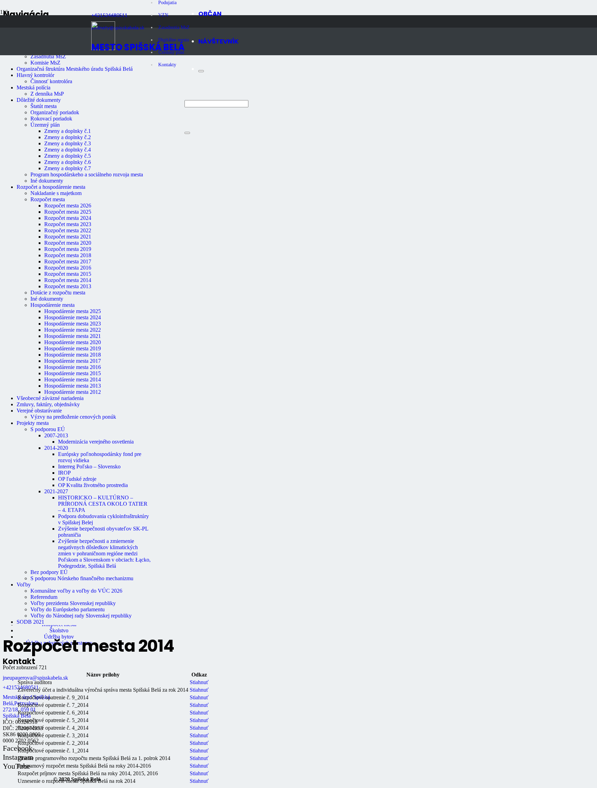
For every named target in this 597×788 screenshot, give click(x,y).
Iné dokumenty (46, 181)
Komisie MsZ (45, 63)
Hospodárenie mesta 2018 (72, 355)
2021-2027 (56, 491)
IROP (64, 473)
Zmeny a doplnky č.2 (67, 137)
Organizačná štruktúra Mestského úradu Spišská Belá (75, 69)
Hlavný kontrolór (35, 75)
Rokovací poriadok (51, 118)
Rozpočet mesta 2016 (67, 268)
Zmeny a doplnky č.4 (67, 150)
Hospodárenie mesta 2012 (72, 392)
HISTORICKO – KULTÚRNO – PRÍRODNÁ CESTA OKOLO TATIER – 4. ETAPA (103, 504)
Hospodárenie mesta (52, 305)
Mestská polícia (33, 87)
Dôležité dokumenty (39, 100)
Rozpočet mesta (47, 199)
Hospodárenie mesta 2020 (72, 342)
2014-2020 (56, 448)
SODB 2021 (30, 622)
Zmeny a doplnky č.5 (67, 156)
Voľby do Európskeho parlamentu (67, 609)
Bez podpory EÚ (49, 572)
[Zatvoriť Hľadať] (187, 133)
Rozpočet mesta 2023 (67, 224)
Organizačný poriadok (54, 112)
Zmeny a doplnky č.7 (67, 168)
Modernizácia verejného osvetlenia (96, 442)
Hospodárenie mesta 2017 (72, 361)
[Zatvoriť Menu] (201, 71)
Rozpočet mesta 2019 (67, 249)
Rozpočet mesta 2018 (67, 255)
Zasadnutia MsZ (48, 56)
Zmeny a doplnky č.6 (67, 162)
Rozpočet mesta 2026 (67, 205)
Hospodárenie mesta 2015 (72, 373)
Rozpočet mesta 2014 (67, 280)
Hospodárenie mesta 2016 (72, 367)
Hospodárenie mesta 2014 (72, 379)
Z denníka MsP (47, 94)
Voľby (24, 584)
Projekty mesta (33, 423)
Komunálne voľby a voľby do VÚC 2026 (76, 591)
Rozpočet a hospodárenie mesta (51, 187)
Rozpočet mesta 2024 (67, 218)
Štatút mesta (43, 106)
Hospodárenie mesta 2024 (72, 317)
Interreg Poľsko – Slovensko (89, 466)
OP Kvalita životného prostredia (93, 485)
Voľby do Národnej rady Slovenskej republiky (81, 616)
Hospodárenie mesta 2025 (72, 311)
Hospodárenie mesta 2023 (72, 324)
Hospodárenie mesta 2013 (72, 386)
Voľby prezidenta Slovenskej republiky (73, 603)
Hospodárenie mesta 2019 (72, 348)
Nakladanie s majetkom (56, 193)
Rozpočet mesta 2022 (67, 230)
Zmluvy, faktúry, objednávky (48, 404)
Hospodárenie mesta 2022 (72, 330)
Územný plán (45, 125)
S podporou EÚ (47, 429)
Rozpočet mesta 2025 (67, 212)
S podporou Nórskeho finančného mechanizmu (81, 578)
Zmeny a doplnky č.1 (67, 131)
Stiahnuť (199, 682)
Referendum (43, 597)
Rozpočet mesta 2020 (67, 243)
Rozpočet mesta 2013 (67, 286)
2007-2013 (56, 435)
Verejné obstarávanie (39, 411)
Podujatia (167, 2)
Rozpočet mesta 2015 (67, 274)
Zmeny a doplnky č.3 (67, 143)
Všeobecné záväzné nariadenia (50, 398)
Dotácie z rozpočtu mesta (57, 292)
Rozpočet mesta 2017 (67, 261)
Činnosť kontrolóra (51, 81)
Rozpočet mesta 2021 (67, 237)
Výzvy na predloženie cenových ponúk (73, 417)
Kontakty (167, 64)
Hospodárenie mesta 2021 (72, 336)
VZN (163, 15)
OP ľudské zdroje (77, 479)
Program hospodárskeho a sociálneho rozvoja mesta (86, 174)
